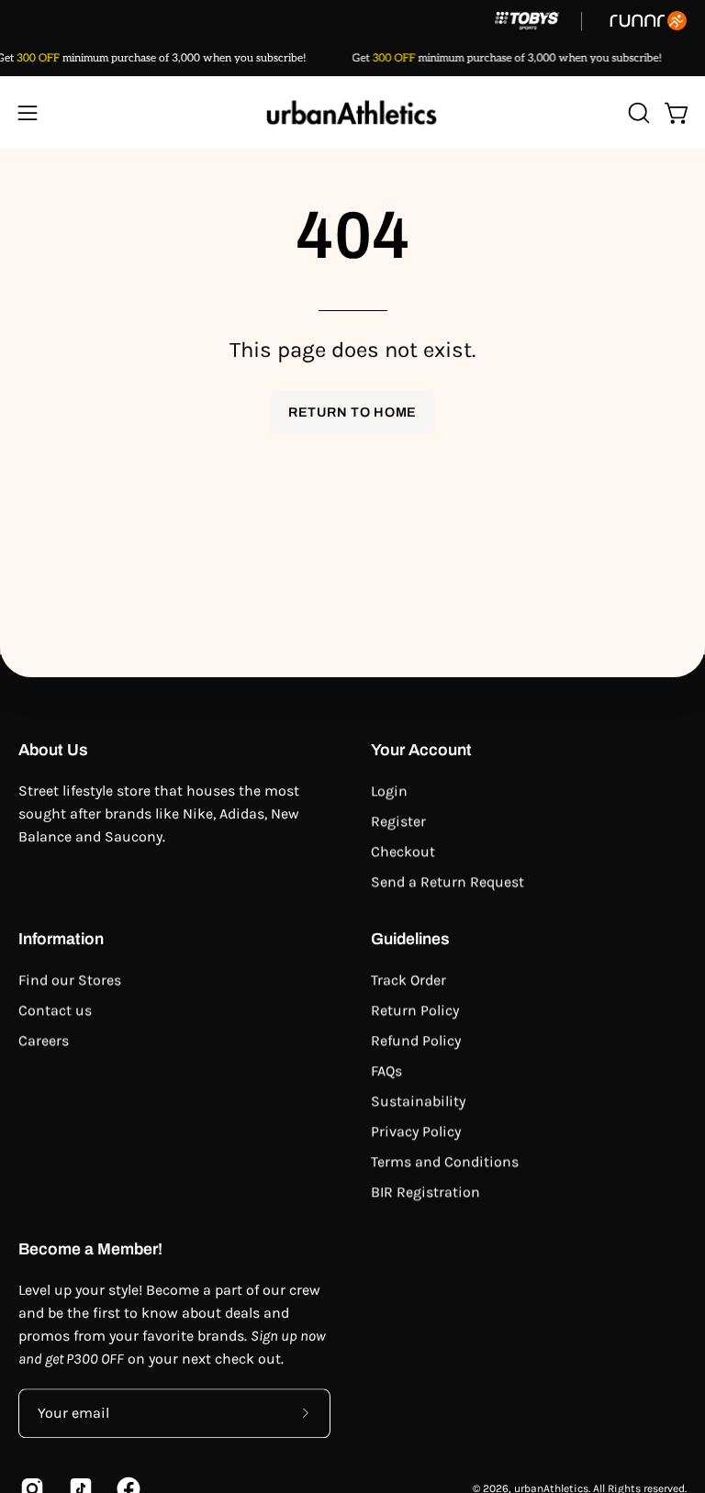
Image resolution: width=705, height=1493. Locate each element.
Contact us (55, 1010)
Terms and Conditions (445, 1161)
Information (61, 939)
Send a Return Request (447, 881)
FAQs (386, 1070)
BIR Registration (425, 1191)
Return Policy (415, 1010)
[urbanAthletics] (352, 112)
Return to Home (352, 412)
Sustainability (418, 1100)
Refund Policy (416, 1040)
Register (398, 821)
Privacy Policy (416, 1131)
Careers (43, 1040)
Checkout (403, 851)
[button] (637, 113)
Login (389, 790)
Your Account (421, 750)
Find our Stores (69, 979)
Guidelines (410, 939)
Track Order (408, 979)
